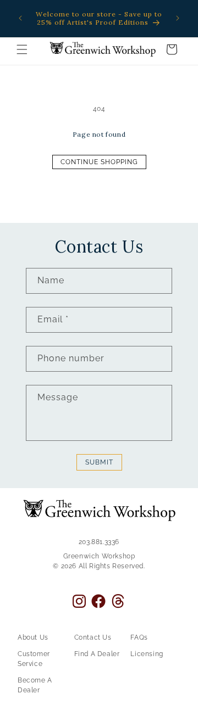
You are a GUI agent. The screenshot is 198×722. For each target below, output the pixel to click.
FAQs (138, 637)
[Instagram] (79, 601)
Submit (99, 462)
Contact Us (93, 637)
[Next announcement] (178, 18)
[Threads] (118, 601)
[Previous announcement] (20, 18)
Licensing (146, 654)
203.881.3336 (99, 542)
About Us (33, 637)
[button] (22, 49)
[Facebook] (98, 601)
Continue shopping (99, 162)
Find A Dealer (97, 654)
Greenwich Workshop (99, 556)
